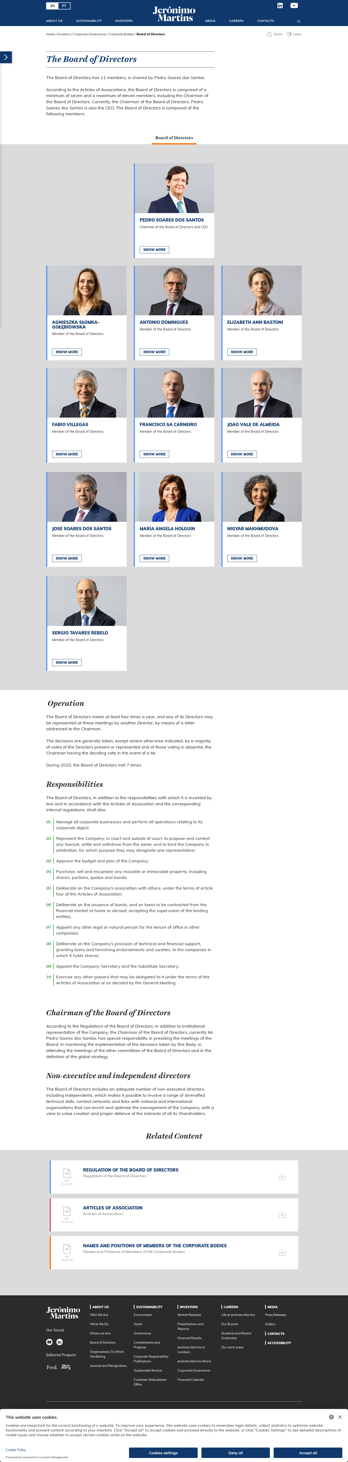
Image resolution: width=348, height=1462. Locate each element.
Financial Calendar (191, 1380)
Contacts (265, 20)
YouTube (294, 7)
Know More (154, 250)
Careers (236, 20)
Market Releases (189, 1315)
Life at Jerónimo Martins (238, 1315)
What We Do (99, 1324)
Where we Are (100, 1333)
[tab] (174, 137)
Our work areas (232, 1347)
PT (64, 6)
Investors (124, 20)
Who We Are (99, 1315)
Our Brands (229, 1324)
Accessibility (279, 1343)
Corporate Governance (89, 34)
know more (67, 352)
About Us (54, 20)
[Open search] (299, 20)
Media (210, 20)
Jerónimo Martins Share (194, 1361)
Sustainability (89, 20)
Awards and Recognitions (108, 1366)
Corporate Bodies (121, 34)
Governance (142, 1333)
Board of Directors (103, 1342)
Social (138, 1324)
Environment (143, 1315)
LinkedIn (280, 7)
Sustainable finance (148, 1370)
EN (52, 6)
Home (50, 34)
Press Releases (275, 1315)
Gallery (270, 1324)
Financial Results (189, 1338)
